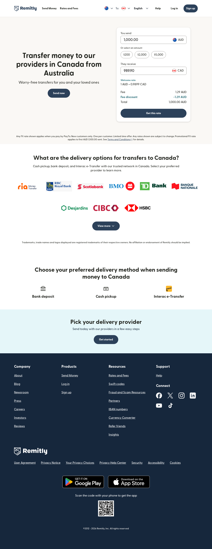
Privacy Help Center (113, 462)
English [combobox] (138, 8)
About (18, 375)
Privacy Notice (50, 462)
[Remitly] (25, 8)
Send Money (49, 8)
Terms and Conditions (120, 139)
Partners (114, 400)
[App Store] (129, 482)
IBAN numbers (118, 409)
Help (158, 8)
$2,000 (141, 54)
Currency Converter (122, 417)
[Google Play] (83, 482)
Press (17, 400)
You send (126, 33)
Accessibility (156, 462)
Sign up (190, 8)
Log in (174, 8)
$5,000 (158, 54)
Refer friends (117, 426)
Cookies (175, 462)
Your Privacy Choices (80, 462)
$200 (126, 54)
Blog (17, 384)
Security (137, 462)
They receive (128, 64)
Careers (19, 409)
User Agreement (25, 462)
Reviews (19, 426)
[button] (109, 8)
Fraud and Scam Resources (127, 392)
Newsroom (21, 392)
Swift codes (117, 384)
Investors (20, 417)
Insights (114, 434)
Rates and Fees (69, 8)
